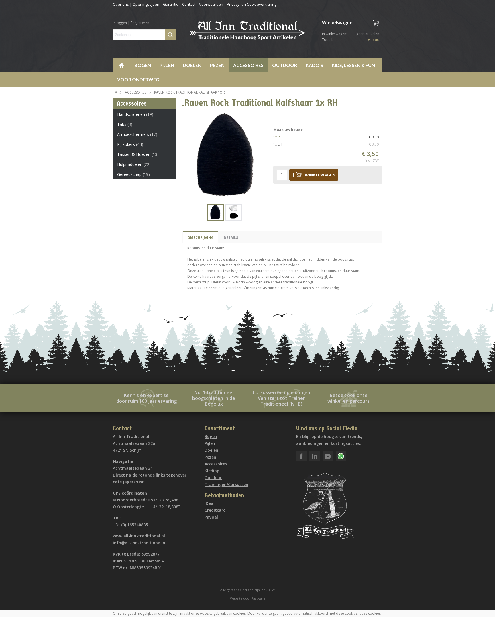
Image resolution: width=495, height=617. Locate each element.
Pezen (217, 65)
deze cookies (370, 613)
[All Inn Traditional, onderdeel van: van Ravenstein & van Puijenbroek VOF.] (247, 30)
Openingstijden (146, 4)
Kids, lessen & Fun (353, 65)
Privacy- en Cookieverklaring (251, 4)
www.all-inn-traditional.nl (139, 536)
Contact (188, 4)
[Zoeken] (170, 34)
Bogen (142, 65)
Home (121, 65)
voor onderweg (138, 79)
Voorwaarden (211, 4)
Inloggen (120, 22)
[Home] (116, 92)
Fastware (258, 598)
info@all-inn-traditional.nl (139, 542)
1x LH (326, 144)
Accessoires (248, 65)
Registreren (140, 22)
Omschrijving (200, 237)
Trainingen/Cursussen (226, 484)
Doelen (192, 65)
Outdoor (284, 65)
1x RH (326, 137)
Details (231, 237)
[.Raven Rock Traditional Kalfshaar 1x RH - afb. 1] (225, 155)
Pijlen (167, 65)
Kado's (314, 65)
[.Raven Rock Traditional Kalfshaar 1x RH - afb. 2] (233, 212)
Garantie (170, 4)
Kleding (212, 470)
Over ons (121, 4)
